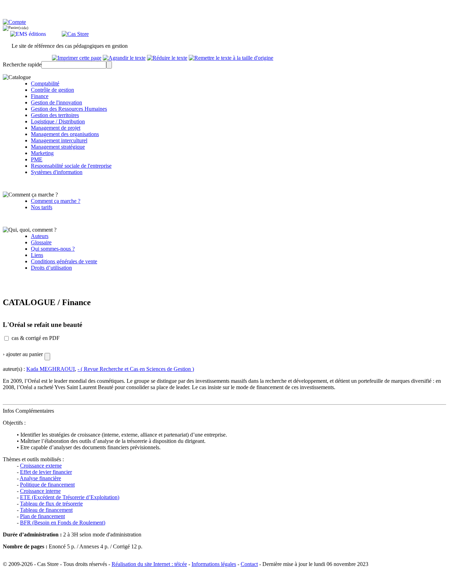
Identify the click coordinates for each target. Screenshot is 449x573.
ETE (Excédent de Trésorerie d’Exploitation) (69, 497)
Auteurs (39, 236)
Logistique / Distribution (58, 121)
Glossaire (41, 242)
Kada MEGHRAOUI (50, 369)
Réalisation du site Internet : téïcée (149, 564)
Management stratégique (58, 147)
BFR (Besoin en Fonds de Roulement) (62, 523)
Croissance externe (41, 466)
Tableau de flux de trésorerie (51, 504)
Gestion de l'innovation (56, 102)
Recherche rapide (22, 64)
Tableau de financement (46, 510)
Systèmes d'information (56, 172)
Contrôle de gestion (52, 90)
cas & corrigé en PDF (36, 338)
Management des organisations (65, 134)
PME (36, 159)
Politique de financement (47, 485)
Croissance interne (40, 491)
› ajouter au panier (23, 354)
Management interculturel (59, 140)
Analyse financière (40, 478)
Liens (37, 255)
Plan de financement (42, 516)
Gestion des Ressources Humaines (69, 109)
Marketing (42, 153)
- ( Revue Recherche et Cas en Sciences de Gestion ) (136, 369)
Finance (39, 96)
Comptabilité (45, 83)
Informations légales (214, 564)
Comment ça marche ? (55, 201)
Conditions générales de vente (64, 261)
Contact (249, 564)
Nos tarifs (41, 207)
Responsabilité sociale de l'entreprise (71, 166)
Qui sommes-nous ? (53, 249)
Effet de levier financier (46, 472)
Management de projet (55, 128)
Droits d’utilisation (51, 268)
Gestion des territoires (55, 115)
